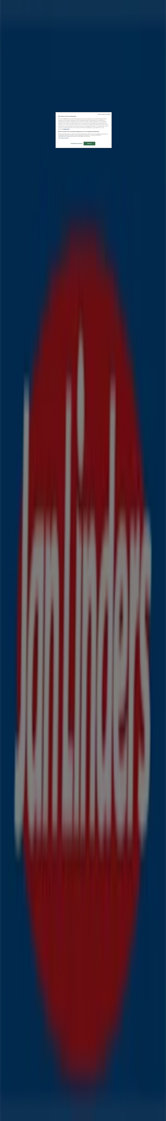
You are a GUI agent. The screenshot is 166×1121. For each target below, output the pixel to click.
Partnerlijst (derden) (63, 138)
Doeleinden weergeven (77, 143)
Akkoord (89, 143)
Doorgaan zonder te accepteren (104, 114)
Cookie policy (66, 129)
